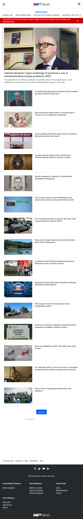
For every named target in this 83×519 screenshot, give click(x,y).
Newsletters (33, 461)
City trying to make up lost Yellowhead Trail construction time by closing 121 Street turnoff (54, 199)
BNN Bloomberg (62, 490)
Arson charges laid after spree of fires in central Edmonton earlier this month (56, 135)
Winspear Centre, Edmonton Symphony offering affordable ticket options (55, 284)
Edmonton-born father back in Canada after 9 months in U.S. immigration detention (55, 114)
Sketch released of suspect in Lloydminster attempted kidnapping (53, 177)
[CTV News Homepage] (41, 4)
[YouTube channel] (43, 468)
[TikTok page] (39, 468)
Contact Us (19, 461)
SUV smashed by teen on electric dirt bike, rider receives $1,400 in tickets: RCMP (55, 220)
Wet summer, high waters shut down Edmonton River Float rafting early (55, 241)
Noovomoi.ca (7, 505)
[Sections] (4, 4)
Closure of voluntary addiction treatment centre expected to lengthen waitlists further (55, 326)
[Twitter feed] (35, 468)
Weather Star (8, 15)
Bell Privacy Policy (35, 488)
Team (41, 461)
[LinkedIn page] (48, 468)
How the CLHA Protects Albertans (47, 15)
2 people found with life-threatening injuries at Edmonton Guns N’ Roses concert (54, 262)
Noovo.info (6, 502)
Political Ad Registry (36, 493)
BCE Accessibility (9, 488)
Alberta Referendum (23, 15)
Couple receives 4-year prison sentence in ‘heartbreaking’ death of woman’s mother (53, 156)
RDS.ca (5, 507)
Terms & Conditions (36, 490)
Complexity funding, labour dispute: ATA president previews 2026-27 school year (56, 92)
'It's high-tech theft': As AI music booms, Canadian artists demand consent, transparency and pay (56, 368)
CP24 (58, 488)
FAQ (26, 461)
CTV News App (8, 461)
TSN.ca (58, 493)
